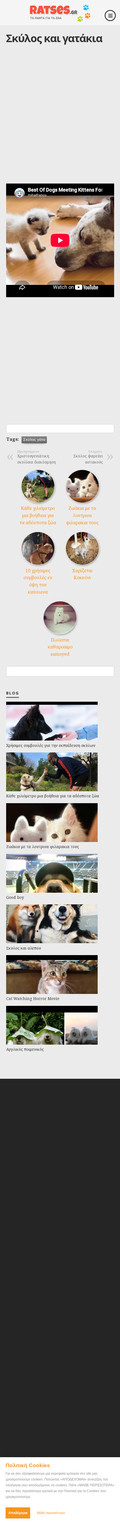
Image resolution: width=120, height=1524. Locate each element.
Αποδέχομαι (17, 1513)
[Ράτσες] (60, 20)
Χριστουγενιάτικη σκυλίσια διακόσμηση (36, 457)
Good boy (15, 897)
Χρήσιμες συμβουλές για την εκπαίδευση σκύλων (50, 745)
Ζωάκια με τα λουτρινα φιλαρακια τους (82, 515)
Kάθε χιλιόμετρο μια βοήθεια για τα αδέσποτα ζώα (38, 515)
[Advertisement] (60, 119)
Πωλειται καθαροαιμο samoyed (60, 647)
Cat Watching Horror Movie (32, 998)
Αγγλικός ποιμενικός (25, 1049)
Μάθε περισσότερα (51, 1513)
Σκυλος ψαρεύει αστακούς (88, 457)
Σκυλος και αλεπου (23, 948)
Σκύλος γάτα (34, 439)
